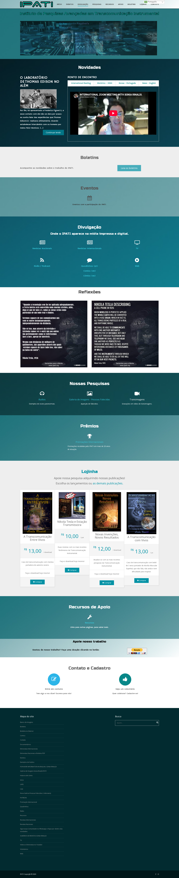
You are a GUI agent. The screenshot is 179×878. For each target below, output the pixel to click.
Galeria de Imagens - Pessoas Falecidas (89, 399)
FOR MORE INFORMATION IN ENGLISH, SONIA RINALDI (38, 767)
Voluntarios (24, 849)
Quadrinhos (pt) (89, 266)
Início (22, 780)
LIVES (22, 784)
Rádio (22, 811)
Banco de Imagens (26, 722)
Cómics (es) (89, 275)
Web (137, 266)
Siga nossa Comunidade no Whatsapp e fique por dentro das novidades (41, 830)
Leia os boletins (129, 168)
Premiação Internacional (28, 802)
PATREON (23, 798)
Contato (23, 740)
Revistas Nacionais (42, 248)
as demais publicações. (108, 483)
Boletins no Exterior (27, 731)
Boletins (23, 727)
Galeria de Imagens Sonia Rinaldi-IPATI (33, 771)
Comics (22, 736)
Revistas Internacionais (89, 248)
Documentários (25, 744)
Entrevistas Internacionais (29, 749)
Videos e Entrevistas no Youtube (31, 845)
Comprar (38, 582)
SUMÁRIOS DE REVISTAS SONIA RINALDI (33, 836)
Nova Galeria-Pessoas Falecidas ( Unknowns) (35, 793)
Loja (21, 789)
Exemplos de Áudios (27, 762)
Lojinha (89, 471)
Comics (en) (89, 270)
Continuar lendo (53, 132)
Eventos (22, 758)
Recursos (89, 622)
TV (137, 248)
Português (152, 2)
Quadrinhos (24, 807)
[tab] (80, 83)
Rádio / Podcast (42, 266)
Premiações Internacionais (89, 441)
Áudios (42, 399)
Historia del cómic (26, 775)
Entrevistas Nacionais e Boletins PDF (32, 753)
